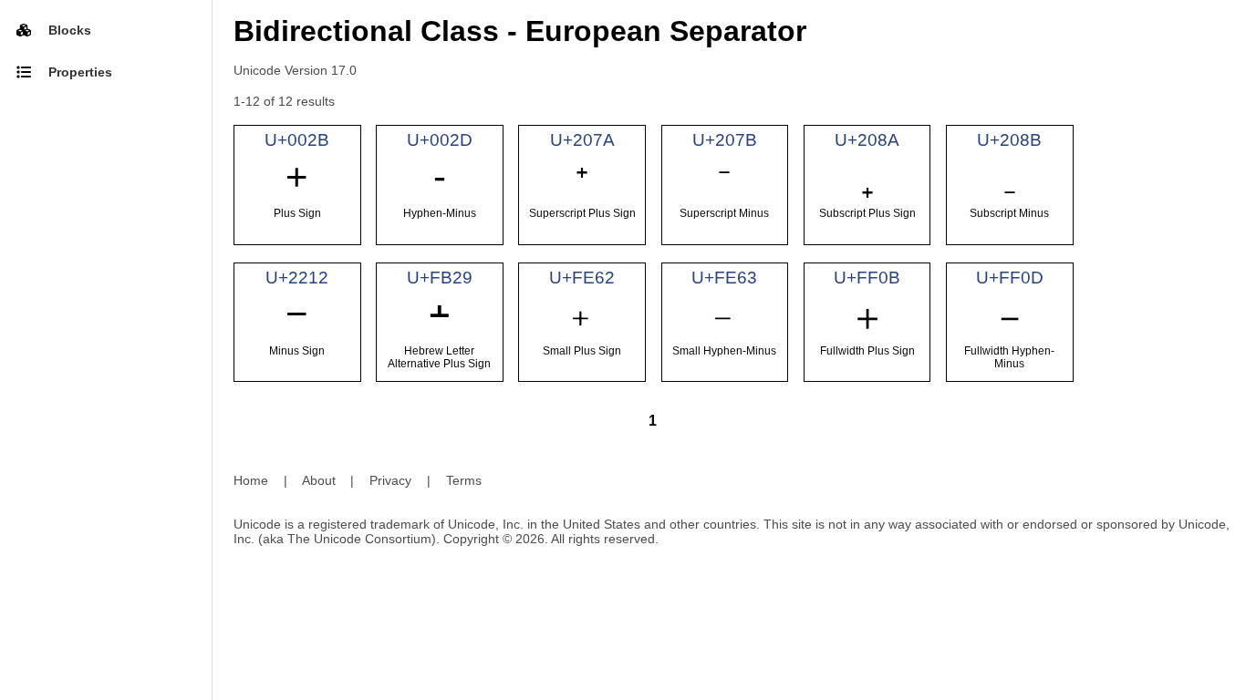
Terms (464, 480)
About (319, 480)
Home (251, 480)
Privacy (390, 480)
